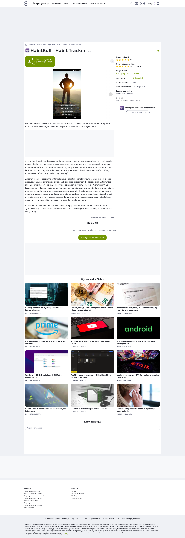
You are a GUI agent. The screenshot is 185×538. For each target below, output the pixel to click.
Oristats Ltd (138, 78)
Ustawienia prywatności (130, 518)
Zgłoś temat (95, 518)
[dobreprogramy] (41, 3)
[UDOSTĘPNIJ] (112, 61)
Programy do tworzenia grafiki (33, 505)
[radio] (117, 60)
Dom (39, 45)
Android (32, 45)
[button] (158, 3)
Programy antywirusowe (31, 500)
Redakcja (65, 518)
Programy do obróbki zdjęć (32, 491)
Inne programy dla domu (52, 45)
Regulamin (75, 518)
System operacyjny (76, 498)
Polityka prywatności (110, 518)
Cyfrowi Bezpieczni (98, 4)
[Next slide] (111, 94)
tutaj (66, 534)
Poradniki (73, 491)
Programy (56, 4)
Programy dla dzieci (30, 503)
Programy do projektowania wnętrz (34, 496)
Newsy (66, 4)
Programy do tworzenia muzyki (33, 493)
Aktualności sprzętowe (77, 493)
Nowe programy (29, 508)
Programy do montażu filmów (33, 498)
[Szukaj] (131, 3)
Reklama (84, 518)
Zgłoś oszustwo (80, 4)
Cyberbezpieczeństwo (77, 496)
